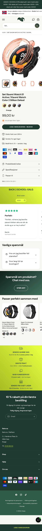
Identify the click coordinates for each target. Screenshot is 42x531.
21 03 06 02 (9, 446)
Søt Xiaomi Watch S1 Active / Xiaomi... (19, 32)
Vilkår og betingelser (31, 500)
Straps (23, 511)
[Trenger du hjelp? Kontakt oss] (33, 19)
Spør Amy (21, 288)
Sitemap (22, 506)
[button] (3, 19)
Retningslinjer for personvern (13, 500)
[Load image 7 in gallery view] (32, 83)
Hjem (3, 32)
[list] (21, 12)
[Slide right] (39, 57)
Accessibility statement (30, 503)
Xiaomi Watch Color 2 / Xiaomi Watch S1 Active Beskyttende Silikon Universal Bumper (10, 325)
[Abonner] (34, 416)
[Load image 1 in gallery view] (6, 83)
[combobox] (21, 25)
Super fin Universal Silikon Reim (27, 323)
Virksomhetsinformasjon (14, 503)
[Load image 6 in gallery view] (23, 83)
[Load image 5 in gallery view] (15, 83)
